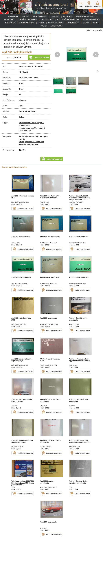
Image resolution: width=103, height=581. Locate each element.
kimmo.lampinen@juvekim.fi (32, 128)
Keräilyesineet (28, 19)
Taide (41, 23)
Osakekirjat (26, 23)
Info (95, 23)
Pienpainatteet (85, 16)
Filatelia (10, 23)
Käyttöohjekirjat (68, 19)
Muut (86, 23)
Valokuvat (47, 19)
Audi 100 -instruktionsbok (31, 66)
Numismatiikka (91, 19)
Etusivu (13, 16)
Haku (44, 26)
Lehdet (55, 16)
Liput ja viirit (56, 23)
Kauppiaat (56, 26)
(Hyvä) (25, 72)
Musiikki (68, 16)
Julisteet (9, 19)
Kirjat (25, 16)
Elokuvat (73, 23)
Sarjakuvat (40, 16)
